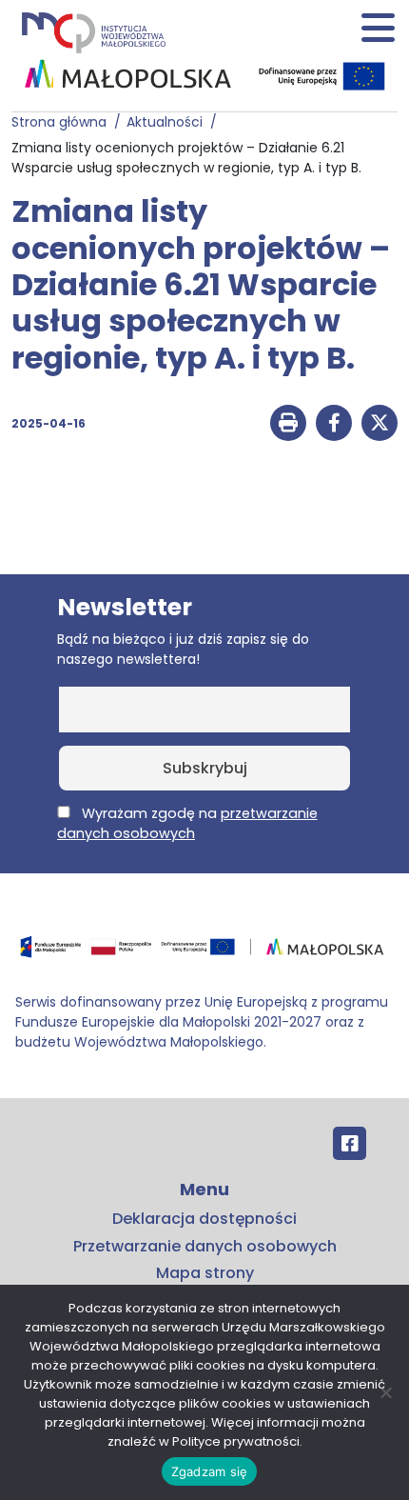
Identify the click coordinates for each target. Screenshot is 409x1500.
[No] (385, 1392)
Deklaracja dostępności (204, 1219)
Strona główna (62, 121)
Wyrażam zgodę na (187, 823)
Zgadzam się (209, 1471)
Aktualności (168, 121)
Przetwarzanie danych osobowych (205, 1246)
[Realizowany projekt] (324, 76)
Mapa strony (205, 1273)
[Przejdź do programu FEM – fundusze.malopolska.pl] (204, 954)
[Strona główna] (92, 32)
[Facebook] (349, 1143)
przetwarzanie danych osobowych (187, 823)
